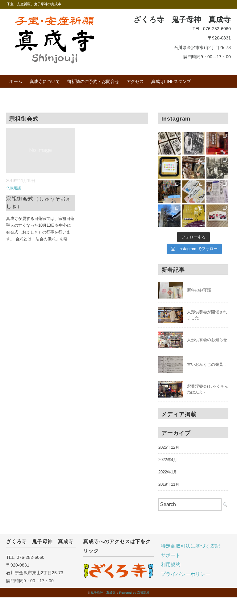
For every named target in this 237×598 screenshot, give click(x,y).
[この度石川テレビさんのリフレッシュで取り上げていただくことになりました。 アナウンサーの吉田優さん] (193, 167)
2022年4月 (167, 459)
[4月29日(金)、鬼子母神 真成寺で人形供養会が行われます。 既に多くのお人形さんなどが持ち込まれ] (217, 143)
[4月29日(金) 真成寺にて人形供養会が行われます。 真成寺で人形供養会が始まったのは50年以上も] (193, 143)
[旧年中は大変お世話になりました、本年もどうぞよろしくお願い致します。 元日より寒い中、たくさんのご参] (169, 215)
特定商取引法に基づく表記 (190, 546)
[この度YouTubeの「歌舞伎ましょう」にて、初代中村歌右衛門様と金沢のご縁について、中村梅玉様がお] (217, 167)
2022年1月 (167, 472)
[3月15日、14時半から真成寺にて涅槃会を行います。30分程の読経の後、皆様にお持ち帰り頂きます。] (169, 167)
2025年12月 (168, 447)
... (69, 239)
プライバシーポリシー (185, 574)
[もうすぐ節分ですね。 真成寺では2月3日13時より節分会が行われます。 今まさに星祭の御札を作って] (193, 191)
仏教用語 (13, 188)
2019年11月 (168, 484)
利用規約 (171, 564)
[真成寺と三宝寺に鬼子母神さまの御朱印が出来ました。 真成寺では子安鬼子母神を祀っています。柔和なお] (169, 143)
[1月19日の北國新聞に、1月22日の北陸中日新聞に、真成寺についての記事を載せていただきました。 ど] (217, 191)
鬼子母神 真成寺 (103, 592)
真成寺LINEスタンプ (171, 81)
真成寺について (45, 81)
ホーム (15, 81)
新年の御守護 (199, 290)
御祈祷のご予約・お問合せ (93, 81)
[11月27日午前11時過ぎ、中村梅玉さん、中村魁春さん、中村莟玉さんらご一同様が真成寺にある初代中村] (193, 215)
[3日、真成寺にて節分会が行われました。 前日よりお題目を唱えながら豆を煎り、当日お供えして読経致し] (169, 191)
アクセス (135, 81)
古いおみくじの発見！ (207, 364)
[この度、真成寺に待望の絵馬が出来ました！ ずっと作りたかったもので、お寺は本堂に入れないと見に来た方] (217, 215)
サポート (171, 555)
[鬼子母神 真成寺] (54, 17)
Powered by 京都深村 (134, 592)
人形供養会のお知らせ (207, 339)
